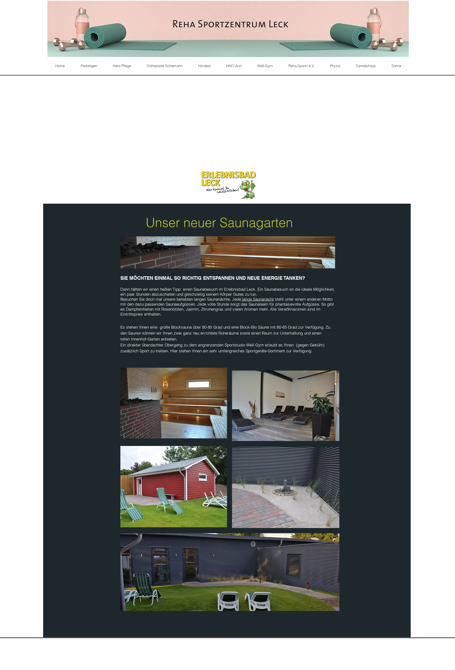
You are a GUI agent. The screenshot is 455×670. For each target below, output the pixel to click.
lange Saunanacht (257, 299)
